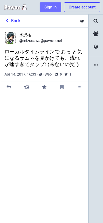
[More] (79, 87)
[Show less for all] (82, 21)
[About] (96, 65)
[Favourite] (44, 87)
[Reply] (9, 87)
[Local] (96, 33)
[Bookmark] (62, 87)
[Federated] (96, 46)
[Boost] (27, 87)
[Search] (96, 21)
